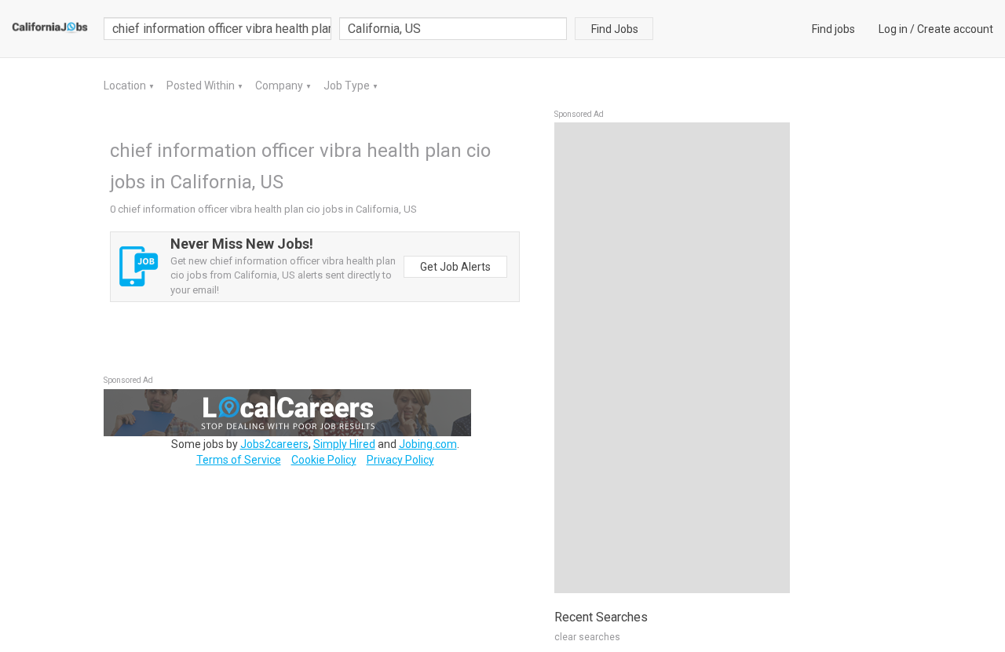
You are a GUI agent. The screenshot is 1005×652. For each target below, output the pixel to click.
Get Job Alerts (455, 266)
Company (280, 85)
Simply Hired (344, 444)
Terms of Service (238, 459)
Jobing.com (428, 444)
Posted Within (201, 85)
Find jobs (833, 29)
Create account (955, 29)
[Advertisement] (672, 357)
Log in (893, 29)
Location (126, 85)
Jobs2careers (274, 444)
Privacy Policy (400, 459)
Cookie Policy (323, 459)
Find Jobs (614, 29)
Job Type (347, 85)
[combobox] (453, 28)
